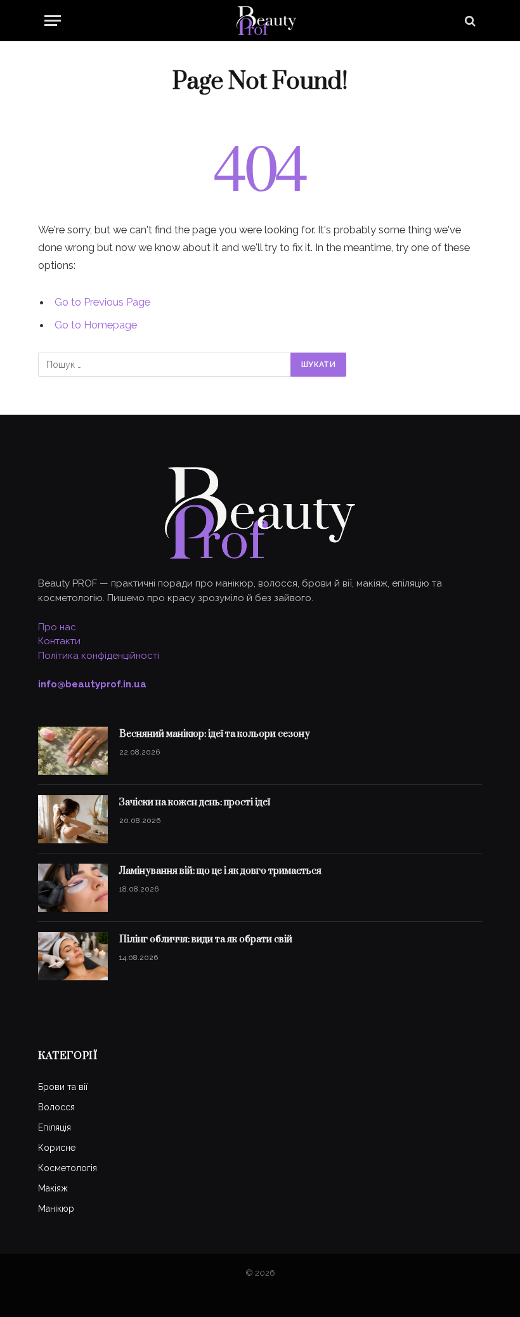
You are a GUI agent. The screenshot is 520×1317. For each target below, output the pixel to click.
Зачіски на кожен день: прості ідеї (194, 802)
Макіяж (53, 1188)
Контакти (59, 641)
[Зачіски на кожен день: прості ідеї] (73, 819)
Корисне (56, 1148)
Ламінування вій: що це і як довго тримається (220, 871)
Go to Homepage (96, 324)
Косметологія (67, 1168)
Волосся (56, 1107)
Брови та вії (63, 1087)
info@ (92, 684)
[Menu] (52, 20)
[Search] (469, 20)
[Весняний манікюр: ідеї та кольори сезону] (73, 751)
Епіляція (54, 1127)
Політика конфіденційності (98, 655)
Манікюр (56, 1208)
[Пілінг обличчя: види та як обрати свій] (73, 956)
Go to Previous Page (102, 301)
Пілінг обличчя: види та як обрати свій (205, 939)
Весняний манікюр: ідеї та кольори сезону (214, 734)
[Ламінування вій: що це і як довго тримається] (73, 888)
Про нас (57, 627)
